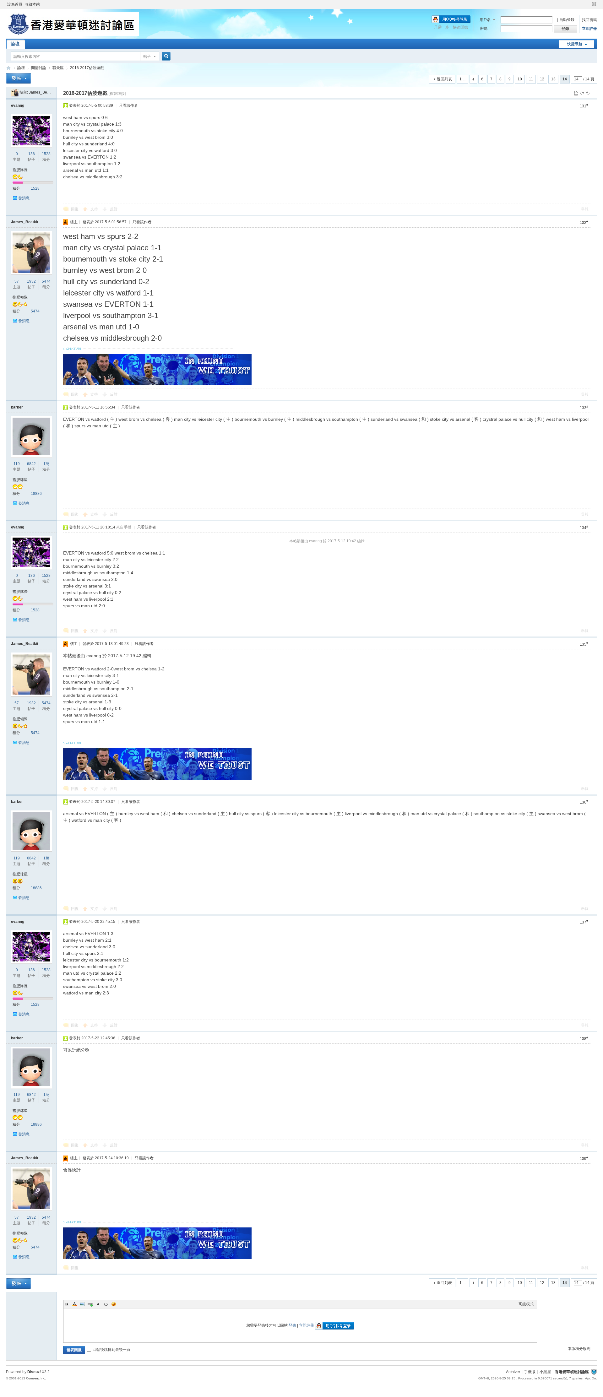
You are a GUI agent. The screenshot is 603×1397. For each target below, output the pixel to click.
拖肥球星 (20, 480)
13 (553, 79)
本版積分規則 (579, 1348)
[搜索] (165, 56)
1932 (31, 281)
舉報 (585, 209)
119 (17, 464)
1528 (46, 154)
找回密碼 (589, 20)
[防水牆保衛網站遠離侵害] (594, 1372)
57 (16, 281)
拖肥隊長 (20, 170)
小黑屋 (545, 1372)
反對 (113, 209)
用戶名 (485, 20)
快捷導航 (574, 44)
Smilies (114, 1304)
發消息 (24, 198)
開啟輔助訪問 (588, 4)
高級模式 (526, 1304)
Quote (98, 1304)
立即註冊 (589, 28)
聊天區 (58, 68)
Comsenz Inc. (36, 1378)
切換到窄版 (593, 4)
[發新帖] (18, 78)
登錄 (292, 1325)
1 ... (462, 79)
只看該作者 (128, 105)
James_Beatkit (41, 92)
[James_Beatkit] (15, 92)
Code (106, 1304)
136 (31, 154)
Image (82, 1304)
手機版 (529, 1372)
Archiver (513, 1372)
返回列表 (444, 79)
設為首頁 (14, 4)
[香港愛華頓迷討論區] (72, 35)
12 (542, 79)
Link (90, 1304)
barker (17, 407)
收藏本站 (32, 4)
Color (74, 1304)
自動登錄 (566, 20)
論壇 (15, 43)
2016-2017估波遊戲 (87, 68)
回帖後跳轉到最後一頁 (111, 1349)
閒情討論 (38, 68)
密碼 (483, 28)
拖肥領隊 (20, 297)
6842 (31, 464)
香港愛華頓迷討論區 (8, 68)
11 (531, 79)
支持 (94, 209)
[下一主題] (587, 93)
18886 (36, 493)
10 (520, 79)
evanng (17, 105)
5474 (46, 281)
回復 (75, 209)
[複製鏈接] (117, 93)
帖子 (147, 56)
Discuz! (34, 1372)
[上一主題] (581, 93)
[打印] (576, 93)
